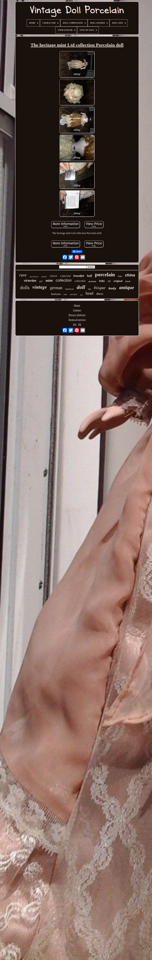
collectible (80, 281)
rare (23, 275)
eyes (81, 295)
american (69, 289)
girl (41, 281)
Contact (77, 310)
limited (65, 276)
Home (77, 305)
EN (74, 324)
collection (64, 280)
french (127, 281)
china (130, 275)
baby (102, 280)
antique (126, 287)
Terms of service (77, 319)
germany (92, 281)
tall (109, 281)
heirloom (56, 294)
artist (73, 294)
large (120, 276)
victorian (30, 280)
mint (49, 280)
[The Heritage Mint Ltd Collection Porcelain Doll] (77, 65)
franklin (44, 276)
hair (65, 294)
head (89, 293)
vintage (39, 286)
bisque (100, 287)
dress (99, 293)
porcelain (105, 274)
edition (53, 275)
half (89, 275)
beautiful (78, 275)
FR (79, 324)
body (112, 288)
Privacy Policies (77, 315)
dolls (24, 287)
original (118, 280)
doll (81, 287)
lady (89, 289)
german (56, 287)
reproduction (34, 276)
